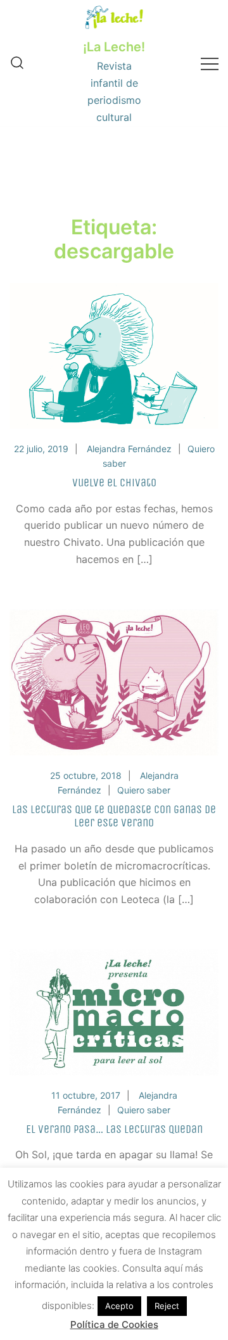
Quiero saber (143, 790)
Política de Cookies (114, 1324)
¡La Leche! (114, 46)
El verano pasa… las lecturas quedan (114, 1129)
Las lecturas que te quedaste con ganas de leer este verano (114, 816)
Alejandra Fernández (129, 448)
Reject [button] (167, 1306)
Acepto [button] (119, 1306)
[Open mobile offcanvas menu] (209, 63)
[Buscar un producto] (17, 63)
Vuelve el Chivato (114, 483)
